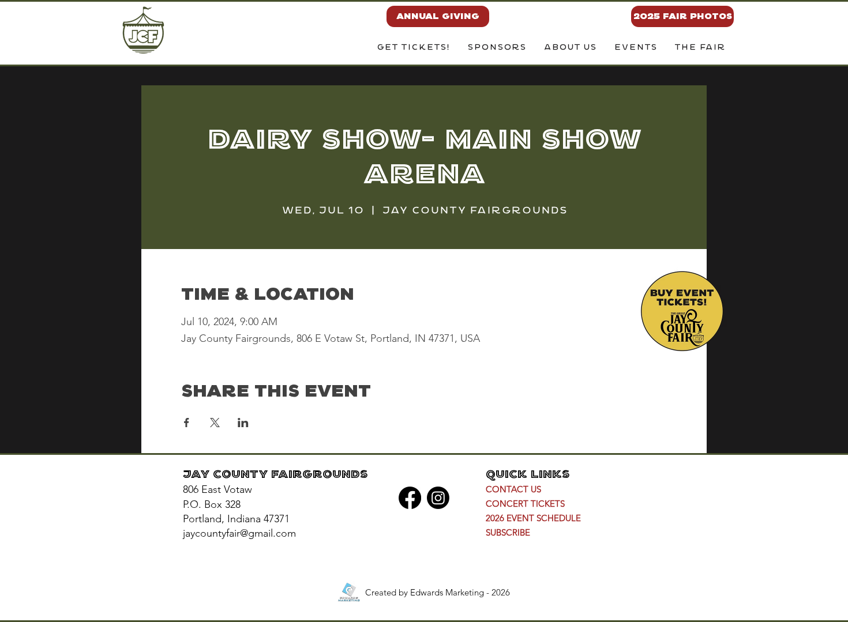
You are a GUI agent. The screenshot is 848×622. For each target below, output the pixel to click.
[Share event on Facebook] (186, 422)
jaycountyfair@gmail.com (239, 533)
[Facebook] (410, 498)
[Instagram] (438, 498)
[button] (570, 47)
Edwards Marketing (447, 592)
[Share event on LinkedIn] (243, 422)
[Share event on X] (214, 422)
